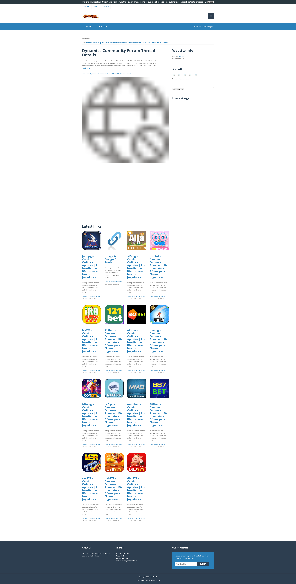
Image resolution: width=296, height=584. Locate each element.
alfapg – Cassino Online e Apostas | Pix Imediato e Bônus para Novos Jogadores (136, 267)
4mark (155, 577)
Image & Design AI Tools (111, 259)
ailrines (182, 56)
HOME (88, 26)
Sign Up (86, 6)
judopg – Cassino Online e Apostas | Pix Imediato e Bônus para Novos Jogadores (91, 267)
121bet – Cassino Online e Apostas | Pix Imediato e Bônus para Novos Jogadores (113, 341)
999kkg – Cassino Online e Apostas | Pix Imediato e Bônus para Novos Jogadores (91, 414)
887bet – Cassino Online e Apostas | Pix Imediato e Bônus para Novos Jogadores (159, 414)
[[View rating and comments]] (91, 296)
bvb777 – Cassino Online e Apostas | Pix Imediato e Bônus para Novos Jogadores (113, 488)
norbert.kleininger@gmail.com (126, 561)
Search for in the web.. (107, 74)
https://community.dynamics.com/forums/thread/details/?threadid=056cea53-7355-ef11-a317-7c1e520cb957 (127, 43)
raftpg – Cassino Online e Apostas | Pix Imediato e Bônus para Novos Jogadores (113, 414)
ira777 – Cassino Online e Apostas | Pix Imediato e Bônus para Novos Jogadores (91, 341)
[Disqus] (125, 192)
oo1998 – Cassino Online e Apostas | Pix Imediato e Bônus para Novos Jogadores (159, 267)
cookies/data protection (194, 2)
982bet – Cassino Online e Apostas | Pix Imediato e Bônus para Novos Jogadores (136, 341)
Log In (95, 6)
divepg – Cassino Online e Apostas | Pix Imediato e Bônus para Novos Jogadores (159, 341)
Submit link (105, 6)
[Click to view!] (125, 120)
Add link (103, 26)
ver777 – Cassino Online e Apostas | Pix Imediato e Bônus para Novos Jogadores (91, 488)
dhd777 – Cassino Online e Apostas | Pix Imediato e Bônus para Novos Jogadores (136, 488)
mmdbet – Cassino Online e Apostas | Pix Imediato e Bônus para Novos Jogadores (136, 414)
